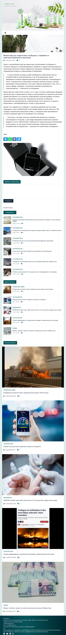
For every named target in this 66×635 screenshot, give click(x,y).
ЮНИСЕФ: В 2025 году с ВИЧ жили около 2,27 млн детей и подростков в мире (36, 310)
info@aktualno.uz (11, 625)
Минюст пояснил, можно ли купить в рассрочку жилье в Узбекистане (33, 330)
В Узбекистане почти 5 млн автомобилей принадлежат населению (32, 241)
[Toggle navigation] (5, 33)
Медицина (16, 307)
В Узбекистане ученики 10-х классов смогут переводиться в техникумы (34, 272)
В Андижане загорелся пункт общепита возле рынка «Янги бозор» (32, 289)
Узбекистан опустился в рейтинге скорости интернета (29, 299)
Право (14, 328)
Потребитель (17, 217)
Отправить (8, 201)
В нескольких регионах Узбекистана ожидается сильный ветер (31, 251)
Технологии (17, 297)
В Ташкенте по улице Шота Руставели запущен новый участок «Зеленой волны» (37, 230)
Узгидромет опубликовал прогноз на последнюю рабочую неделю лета (34, 261)
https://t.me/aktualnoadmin (27, 626)
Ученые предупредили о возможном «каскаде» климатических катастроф (35, 320)
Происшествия (18, 287)
